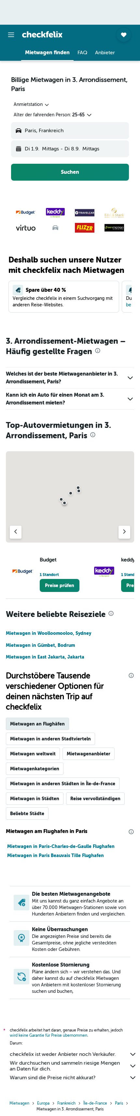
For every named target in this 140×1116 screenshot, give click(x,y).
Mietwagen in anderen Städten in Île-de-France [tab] (62, 783)
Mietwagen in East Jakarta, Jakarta (45, 657)
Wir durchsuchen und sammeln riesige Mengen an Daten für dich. (65, 1066)
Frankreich (66, 1103)
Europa (43, 1103)
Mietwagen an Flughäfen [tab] (37, 723)
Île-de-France (95, 1103)
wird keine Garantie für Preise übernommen (48, 1035)
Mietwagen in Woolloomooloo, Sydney (48, 633)
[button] (11, 35)
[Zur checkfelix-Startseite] (42, 34)
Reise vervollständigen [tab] (95, 798)
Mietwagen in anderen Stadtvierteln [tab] (50, 738)
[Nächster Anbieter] (124, 532)
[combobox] (31, 104)
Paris (119, 1103)
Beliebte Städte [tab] (27, 813)
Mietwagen (19, 1103)
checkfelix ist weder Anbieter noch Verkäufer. (63, 1054)
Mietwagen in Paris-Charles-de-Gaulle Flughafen (61, 846)
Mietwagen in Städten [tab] (34, 798)
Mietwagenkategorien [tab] (34, 768)
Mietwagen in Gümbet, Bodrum (40, 645)
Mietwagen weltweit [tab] (33, 753)
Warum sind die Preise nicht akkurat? (52, 1078)
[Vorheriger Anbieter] (15, 532)
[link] (59, 585)
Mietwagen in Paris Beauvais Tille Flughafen (55, 855)
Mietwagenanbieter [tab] (88, 753)
